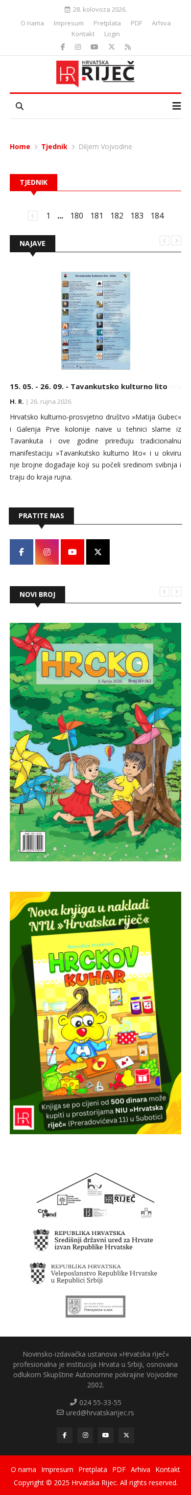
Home (20, 146)
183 (136, 215)
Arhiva (161, 23)
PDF (136, 23)
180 (76, 215)
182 (116, 215)
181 (96, 215)
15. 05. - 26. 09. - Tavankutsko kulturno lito (88, 386)
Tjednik (54, 146)
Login (112, 33)
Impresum (69, 23)
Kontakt (83, 33)
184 (157, 215)
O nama (32, 23)
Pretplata (107, 23)
